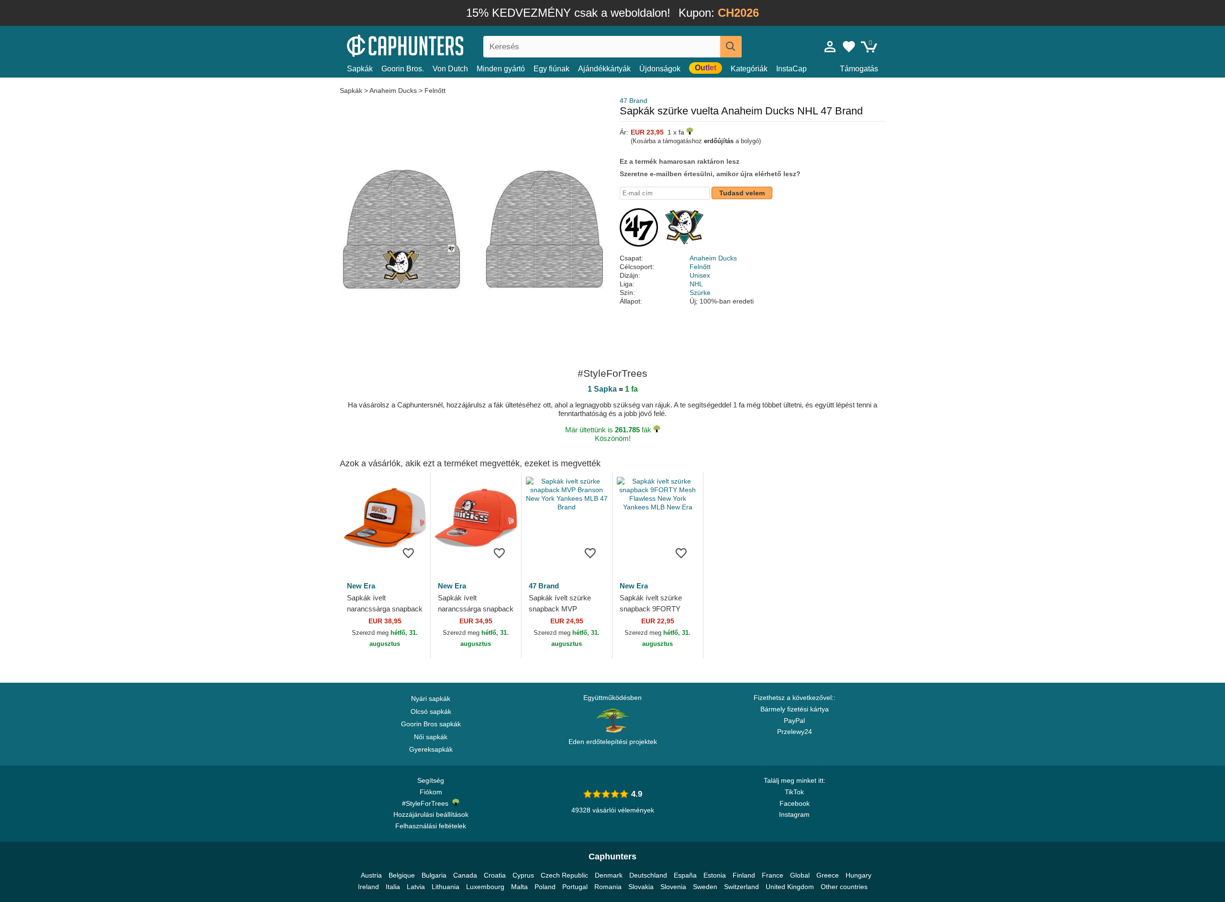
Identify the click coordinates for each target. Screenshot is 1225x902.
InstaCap (791, 69)
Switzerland (741, 887)
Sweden (705, 887)
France (772, 875)
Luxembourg (485, 887)
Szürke (700, 292)
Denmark (609, 875)
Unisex (700, 275)
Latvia (416, 887)
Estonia (714, 875)
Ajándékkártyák (604, 69)
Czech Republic (564, 875)
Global (800, 875)
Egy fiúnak (551, 69)
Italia (393, 887)
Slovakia (641, 887)
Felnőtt (434, 90)
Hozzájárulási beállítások (430, 814)
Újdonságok (659, 69)
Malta (519, 887)
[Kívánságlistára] (408, 552)
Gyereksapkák (431, 749)
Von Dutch (450, 69)
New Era (361, 586)
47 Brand (633, 100)
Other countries (844, 887)
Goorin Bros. (402, 69)
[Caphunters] (430, 45)
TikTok (794, 792)
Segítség (430, 780)
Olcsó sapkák (431, 711)
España (685, 875)
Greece (827, 875)
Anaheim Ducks (393, 90)
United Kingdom (790, 887)
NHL (696, 284)
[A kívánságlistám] (849, 46)
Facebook (795, 803)
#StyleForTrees (427, 803)
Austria (371, 875)
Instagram (794, 814)
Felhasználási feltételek (430, 826)
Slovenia (673, 887)
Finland (744, 875)
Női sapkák (430, 737)
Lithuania (445, 887)
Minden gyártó (501, 69)
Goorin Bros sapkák (431, 724)
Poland (545, 887)
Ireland (368, 887)
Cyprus (523, 875)
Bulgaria (434, 875)
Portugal (575, 887)
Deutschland (648, 875)
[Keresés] (731, 46)
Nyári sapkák (430, 698)
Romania (608, 887)
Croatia (495, 875)
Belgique (402, 875)
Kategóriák (749, 69)
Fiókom (431, 792)
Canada (465, 875)
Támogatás (859, 69)
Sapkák (360, 69)
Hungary (858, 875)
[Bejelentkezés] (830, 46)
